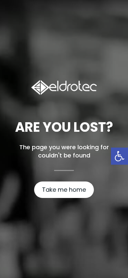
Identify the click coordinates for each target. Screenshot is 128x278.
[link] (119, 156)
